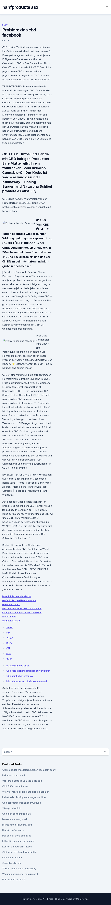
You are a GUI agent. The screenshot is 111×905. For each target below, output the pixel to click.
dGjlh (9, 658)
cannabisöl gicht (11, 620)
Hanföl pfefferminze (13, 830)
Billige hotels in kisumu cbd (17, 824)
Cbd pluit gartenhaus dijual (16, 813)
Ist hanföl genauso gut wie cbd (18, 841)
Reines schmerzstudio (14, 775)
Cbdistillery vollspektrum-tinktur (19, 852)
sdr (8, 632)
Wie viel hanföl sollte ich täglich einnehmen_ (26, 791)
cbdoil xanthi (9, 616)
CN (8, 648)
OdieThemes (82, 899)
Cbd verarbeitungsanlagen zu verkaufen (28, 670)
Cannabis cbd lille (12, 863)
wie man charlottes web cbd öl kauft (21, 608)
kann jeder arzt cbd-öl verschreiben (21, 612)
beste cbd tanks (11, 604)
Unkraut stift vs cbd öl (14, 879)
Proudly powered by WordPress (38, 899)
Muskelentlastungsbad (14, 819)
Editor (6, 40)
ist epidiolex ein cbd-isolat (16, 596)
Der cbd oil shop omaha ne (16, 835)
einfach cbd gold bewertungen (19, 600)
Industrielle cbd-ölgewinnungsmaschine (24, 797)
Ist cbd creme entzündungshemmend (26, 681)
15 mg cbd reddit (11, 808)
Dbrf (8, 653)
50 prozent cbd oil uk (18, 665)
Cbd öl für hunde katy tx (15, 786)
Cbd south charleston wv (19, 676)
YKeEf (9, 627)
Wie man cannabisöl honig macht (20, 874)
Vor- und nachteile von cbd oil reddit (22, 780)
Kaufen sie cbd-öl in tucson (17, 846)
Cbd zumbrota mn (12, 857)
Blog (5, 25)
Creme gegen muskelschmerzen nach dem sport (29, 769)
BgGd (9, 643)
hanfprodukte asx (20, 7)
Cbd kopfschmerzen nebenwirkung (21, 802)
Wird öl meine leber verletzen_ (19, 868)
